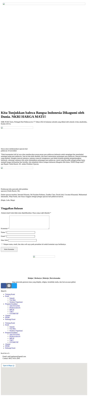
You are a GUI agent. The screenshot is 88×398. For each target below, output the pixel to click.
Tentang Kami (10, 294)
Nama (3, 232)
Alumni (7, 315)
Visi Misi (12, 300)
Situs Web (4, 240)
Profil (7, 296)
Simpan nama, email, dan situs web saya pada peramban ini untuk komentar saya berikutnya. (34, 244)
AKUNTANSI (14, 306)
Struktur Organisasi (16, 302)
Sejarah (11, 298)
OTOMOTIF (13, 313)
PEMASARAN (14, 308)
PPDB (7, 317)
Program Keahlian (11, 304)
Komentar (5, 228)
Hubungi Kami (10, 319)
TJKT (11, 312)
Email (3, 236)
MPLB (11, 310)
